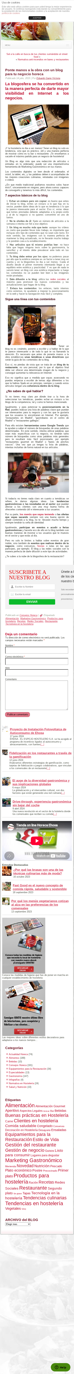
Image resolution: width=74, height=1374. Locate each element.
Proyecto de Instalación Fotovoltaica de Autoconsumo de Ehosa (38, 731)
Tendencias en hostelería (34, 1203)
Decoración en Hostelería (21, 1130)
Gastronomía (15, 1076)
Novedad (25, 1165)
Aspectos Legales (31, 1110)
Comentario (11, 679)
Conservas (58, 1126)
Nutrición (42, 1166)
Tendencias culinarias (45, 1197)
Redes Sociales (35, 621)
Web (7, 668)
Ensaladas (58, 1130)
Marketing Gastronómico (33, 618)
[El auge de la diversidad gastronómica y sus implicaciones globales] (6, 781)
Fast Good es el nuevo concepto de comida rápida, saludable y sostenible (40, 887)
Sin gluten (17, 1193)
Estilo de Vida (46, 1139)
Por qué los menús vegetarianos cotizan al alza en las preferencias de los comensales (40, 904)
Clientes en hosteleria (36, 1120)
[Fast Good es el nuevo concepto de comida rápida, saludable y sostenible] (6, 886)
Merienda (10, 1166)
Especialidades (17, 1072)
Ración (33, 1182)
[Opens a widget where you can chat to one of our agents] (60, 1367)
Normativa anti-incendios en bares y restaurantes (43, 59)
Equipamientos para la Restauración (27, 1068)
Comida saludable (20, 1126)
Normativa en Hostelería (21, 1083)
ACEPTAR (37, 18)
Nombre (10, 645)
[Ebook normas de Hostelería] (37, 946)
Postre (37, 1170)
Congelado (45, 1126)
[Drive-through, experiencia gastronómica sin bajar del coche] (6, 802)
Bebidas (13, 1061)
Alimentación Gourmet (50, 1106)
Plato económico (18, 1170)
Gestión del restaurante (30, 1145)
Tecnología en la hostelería (19, 624)
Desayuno (44, 1130)
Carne (9, 1121)
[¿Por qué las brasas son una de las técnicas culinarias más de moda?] (6, 871)
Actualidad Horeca (18, 1054)
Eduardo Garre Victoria (48, 78)
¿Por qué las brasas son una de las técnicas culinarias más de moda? (38, 871)
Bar (52, 1111)
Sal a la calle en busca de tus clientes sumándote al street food (37, 55)
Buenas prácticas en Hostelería (36, 1115)
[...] (42, 744)
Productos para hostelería (27, 1178)
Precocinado (50, 1170)
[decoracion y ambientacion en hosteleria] (37, 1008)
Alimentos (14, 1058)
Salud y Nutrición (18, 1087)
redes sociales (58, 279)
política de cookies (11, 13)
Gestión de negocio (24, 1150)
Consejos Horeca (28, 615)
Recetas (21, 621)
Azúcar (46, 1111)
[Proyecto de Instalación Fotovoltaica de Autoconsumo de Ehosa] (5, 729)
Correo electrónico (15, 656)
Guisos (49, 1150)
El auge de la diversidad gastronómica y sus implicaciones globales (41, 782)
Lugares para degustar (45, 1155)
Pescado (56, 1166)
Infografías (14, 1079)
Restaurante (51, 621)
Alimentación (12, 618)
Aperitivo (12, 1111)
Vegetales (13, 1208)
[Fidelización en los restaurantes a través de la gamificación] (5, 753)
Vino (24, 1209)
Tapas (27, 1193)
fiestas (40, 546)
